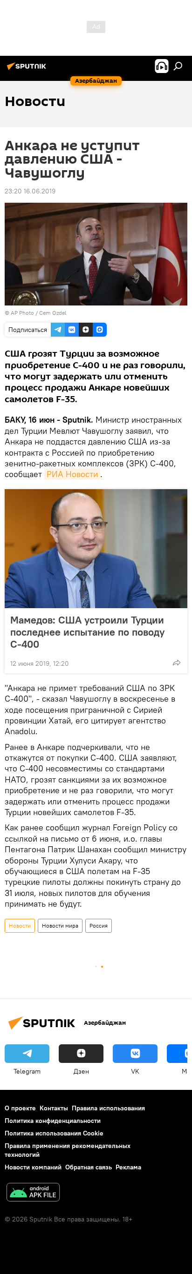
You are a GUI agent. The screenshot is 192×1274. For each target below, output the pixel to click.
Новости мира (60, 925)
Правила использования (108, 1108)
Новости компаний (33, 1167)
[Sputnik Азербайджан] (28, 70)
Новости (20, 925)
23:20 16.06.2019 (30, 191)
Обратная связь (88, 1167)
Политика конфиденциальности (53, 1120)
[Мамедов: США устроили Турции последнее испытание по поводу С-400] (96, 548)
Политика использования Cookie (54, 1133)
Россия (98, 925)
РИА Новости (72, 474)
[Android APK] (33, 1193)
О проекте (20, 1108)
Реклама (128, 1167)
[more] (176, 662)
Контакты (54, 1108)
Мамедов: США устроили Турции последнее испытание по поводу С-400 (87, 632)
